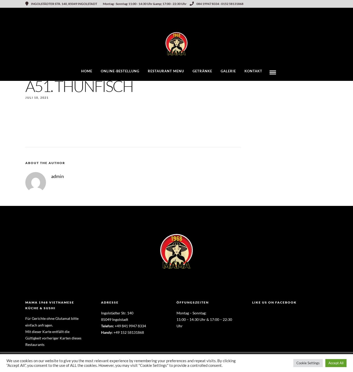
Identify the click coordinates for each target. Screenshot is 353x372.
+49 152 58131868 (128, 332)
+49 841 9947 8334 (130, 326)
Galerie (228, 71)
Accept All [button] (335, 363)
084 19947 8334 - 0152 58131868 (219, 4)
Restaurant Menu (166, 71)
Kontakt (253, 71)
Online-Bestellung (120, 71)
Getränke (202, 71)
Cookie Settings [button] (308, 363)
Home (86, 71)
